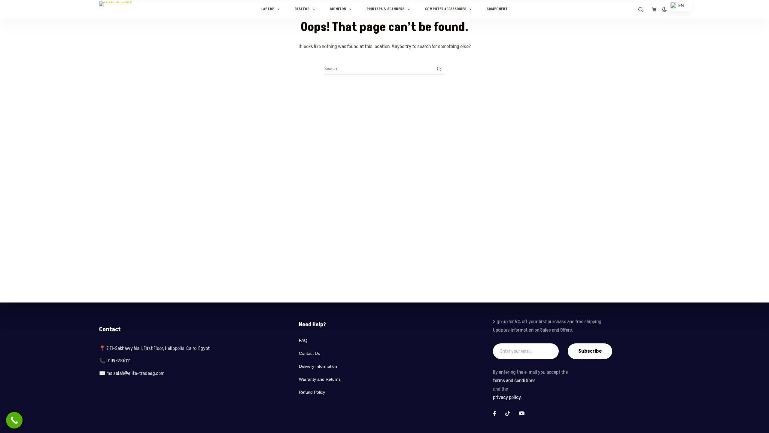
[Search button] (439, 68)
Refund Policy (312, 392)
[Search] (640, 9)
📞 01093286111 (115, 360)
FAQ (303, 340)
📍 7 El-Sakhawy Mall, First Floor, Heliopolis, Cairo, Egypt (154, 348)
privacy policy (507, 397)
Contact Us (309, 353)
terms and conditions (514, 380)
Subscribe (590, 351)
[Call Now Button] (14, 420)
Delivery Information (318, 366)
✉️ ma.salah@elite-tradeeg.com (131, 373)
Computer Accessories (445, 9)
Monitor (338, 9)
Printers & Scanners (385, 9)
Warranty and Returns (320, 379)
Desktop (302, 9)
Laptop (267, 9)
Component (497, 9)
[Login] (664, 9)
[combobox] (378, 69)
